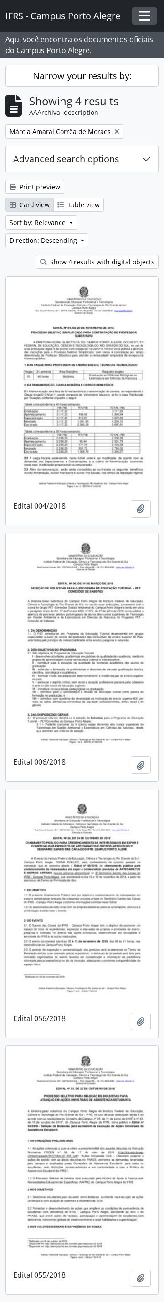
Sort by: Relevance (38, 222)
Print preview (39, 186)
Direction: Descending (44, 240)
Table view (83, 204)
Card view (34, 204)
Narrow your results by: (82, 76)
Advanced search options (66, 159)
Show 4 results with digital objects (101, 261)
